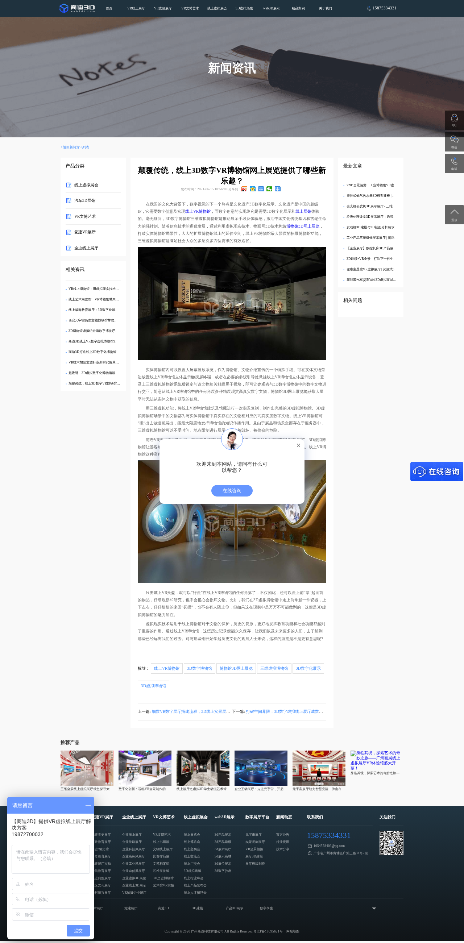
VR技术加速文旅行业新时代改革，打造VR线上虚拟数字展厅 (112, 362)
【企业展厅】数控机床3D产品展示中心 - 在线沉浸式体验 (387, 248)
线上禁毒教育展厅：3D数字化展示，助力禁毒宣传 (105, 310)
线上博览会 (192, 842)
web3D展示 (271, 8)
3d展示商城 (223, 856)
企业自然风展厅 (133, 871)
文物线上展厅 (163, 849)
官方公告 (282, 834)
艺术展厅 (96, 908)
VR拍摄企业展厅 (134, 892)
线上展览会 (192, 834)
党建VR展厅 (85, 232)
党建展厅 (130, 908)
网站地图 (292, 931)
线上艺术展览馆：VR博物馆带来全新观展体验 (102, 299)
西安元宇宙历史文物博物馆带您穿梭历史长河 (101, 320)
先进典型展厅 (101, 878)
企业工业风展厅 (133, 863)
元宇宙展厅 (253, 834)
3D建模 (197, 908)
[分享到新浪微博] (244, 188)
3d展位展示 (223, 863)
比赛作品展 (161, 856)
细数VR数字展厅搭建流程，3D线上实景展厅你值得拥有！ (203, 712)
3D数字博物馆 (199, 668)
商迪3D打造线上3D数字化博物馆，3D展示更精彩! (105, 352)
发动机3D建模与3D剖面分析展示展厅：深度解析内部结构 (388, 227)
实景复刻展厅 (255, 842)
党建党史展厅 (101, 834)
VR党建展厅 (163, 8)
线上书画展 (161, 842)
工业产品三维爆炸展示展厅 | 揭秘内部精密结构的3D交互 (387, 238)
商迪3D (163, 908)
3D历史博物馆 (163, 878)
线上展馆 (303, 211)
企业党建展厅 (132, 842)
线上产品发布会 (195, 885)
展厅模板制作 (255, 863)
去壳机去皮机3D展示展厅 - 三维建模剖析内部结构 (383, 206)
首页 (109, 8)
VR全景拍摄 (254, 849)
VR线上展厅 (136, 8)
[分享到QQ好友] (261, 188)
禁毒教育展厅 (101, 856)
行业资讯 (282, 842)
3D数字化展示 (308, 668)
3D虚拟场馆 (244, 8)
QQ (454, 125)
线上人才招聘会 (195, 892)
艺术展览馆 (161, 871)
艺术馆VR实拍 (163, 885)
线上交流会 (192, 856)
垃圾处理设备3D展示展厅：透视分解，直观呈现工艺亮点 (388, 217)
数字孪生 (266, 908)
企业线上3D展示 (134, 885)
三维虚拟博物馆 (274, 668)
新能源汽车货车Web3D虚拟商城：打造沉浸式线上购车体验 (389, 280)
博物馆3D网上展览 (302, 226)
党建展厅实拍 (101, 863)
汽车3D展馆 (84, 201)
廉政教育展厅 (101, 842)
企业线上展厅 (86, 248)
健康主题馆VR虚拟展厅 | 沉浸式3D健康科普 (378, 269)
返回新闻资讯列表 (76, 147)
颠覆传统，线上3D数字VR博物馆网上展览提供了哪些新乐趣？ (114, 383)
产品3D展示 (234, 908)
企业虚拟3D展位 (134, 878)
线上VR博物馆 (198, 211)
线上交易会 (192, 849)
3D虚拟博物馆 (153, 686)
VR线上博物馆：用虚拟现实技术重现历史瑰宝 (102, 289)
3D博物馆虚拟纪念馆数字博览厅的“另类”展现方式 (105, 331)
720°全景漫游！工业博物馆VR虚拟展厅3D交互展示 (384, 185)
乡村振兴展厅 (101, 892)
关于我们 (325, 8)
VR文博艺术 (190, 8)
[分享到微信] (269, 188)
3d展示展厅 (223, 849)
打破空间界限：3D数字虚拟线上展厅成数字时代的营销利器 (298, 712)
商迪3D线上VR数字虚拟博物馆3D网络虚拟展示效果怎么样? (112, 341)
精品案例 (298, 8)
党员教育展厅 (101, 871)
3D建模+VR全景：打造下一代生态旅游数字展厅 (381, 259)
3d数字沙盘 (223, 871)
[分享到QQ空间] (253, 188)
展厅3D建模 (254, 856)
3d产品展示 (223, 834)
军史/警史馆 (100, 849)
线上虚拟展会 (217, 8)
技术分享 (282, 849)
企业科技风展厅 (133, 849)
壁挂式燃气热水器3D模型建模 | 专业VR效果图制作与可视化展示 (393, 196)
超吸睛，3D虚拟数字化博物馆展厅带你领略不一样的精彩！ (111, 373)
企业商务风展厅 (133, 856)
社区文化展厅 (101, 885)
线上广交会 (192, 863)
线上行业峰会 (193, 878)
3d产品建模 (223, 842)
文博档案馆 (161, 863)
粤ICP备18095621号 (268, 931)
